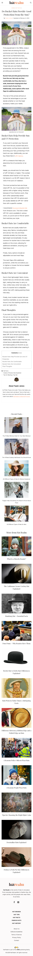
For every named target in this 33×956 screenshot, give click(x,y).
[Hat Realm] (16, 2)
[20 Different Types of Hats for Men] (16, 514)
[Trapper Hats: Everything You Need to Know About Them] (16, 490)
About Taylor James (16, 386)
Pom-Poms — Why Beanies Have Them (16, 643)
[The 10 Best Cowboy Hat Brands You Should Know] (16, 447)
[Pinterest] (18, 902)
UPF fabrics (19, 156)
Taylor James (8, 18)
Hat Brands (16, 911)
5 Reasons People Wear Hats (16, 788)
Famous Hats (16, 920)
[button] (30, 2)
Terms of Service (16, 934)
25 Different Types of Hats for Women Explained (16, 479)
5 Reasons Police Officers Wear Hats (16, 760)
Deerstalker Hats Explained (16, 842)
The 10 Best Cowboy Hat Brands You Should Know (16, 457)
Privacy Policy (16, 937)
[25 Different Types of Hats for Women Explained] (16, 468)
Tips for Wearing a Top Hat (10, 375)
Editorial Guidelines (16, 931)
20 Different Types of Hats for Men (16, 524)
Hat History (16, 923)
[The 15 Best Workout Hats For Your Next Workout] (16, 425)
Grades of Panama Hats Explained (12, 373)
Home (12, 8)
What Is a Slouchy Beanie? (16, 559)
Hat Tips (16, 914)
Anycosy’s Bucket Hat (19, 208)
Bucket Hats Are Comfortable (12, 361)
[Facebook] (14, 902)
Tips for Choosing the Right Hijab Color (16, 815)
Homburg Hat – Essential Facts (16, 616)
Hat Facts (18, 8)
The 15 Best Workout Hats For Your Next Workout (16, 436)
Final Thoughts (7, 366)
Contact (16, 940)
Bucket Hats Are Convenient (11, 364)
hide (20, 353)
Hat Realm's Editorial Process (21, 396)
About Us (16, 929)
